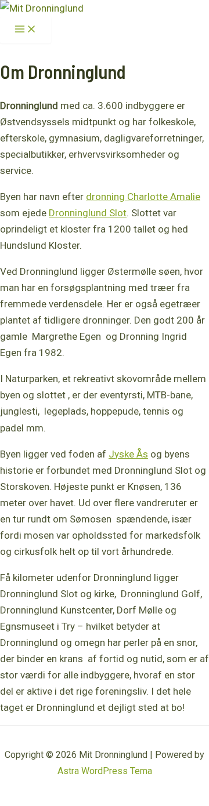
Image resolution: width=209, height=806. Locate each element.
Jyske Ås (128, 454)
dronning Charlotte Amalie (143, 196)
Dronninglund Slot (88, 213)
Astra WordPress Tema (104, 770)
